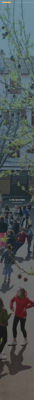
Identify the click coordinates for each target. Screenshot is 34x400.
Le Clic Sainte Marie (6, 2)
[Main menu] (32, 2)
